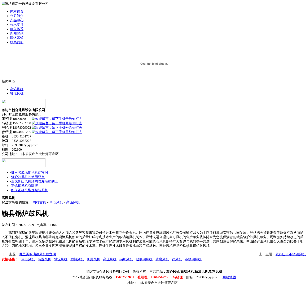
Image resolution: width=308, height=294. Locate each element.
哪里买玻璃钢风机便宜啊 (29, 172)
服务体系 (16, 29)
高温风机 (16, 89)
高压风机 (109, 259)
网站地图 (229, 277)
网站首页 (16, 11)
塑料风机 (77, 259)
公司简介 (16, 16)
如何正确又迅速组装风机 (29, 190)
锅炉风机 (126, 259)
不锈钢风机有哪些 (24, 185)
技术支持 (16, 24)
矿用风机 (93, 259)
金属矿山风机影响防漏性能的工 (34, 181)
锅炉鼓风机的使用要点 (28, 177)
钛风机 (177, 259)
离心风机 (56, 202)
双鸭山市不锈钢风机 (291, 254)
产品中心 (16, 20)
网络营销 (16, 38)
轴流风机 (16, 93)
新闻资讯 (16, 33)
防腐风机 (162, 259)
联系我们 (16, 42)
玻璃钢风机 (144, 259)
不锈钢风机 (193, 259)
